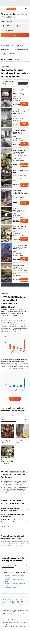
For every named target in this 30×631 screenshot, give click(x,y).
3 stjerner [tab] (20, 419)
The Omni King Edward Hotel (20, 91)
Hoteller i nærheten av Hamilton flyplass (15, 583)
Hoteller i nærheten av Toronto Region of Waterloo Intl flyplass (14, 586)
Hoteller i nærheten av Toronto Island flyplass (14, 580)
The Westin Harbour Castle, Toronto (19, 131)
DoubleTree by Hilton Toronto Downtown (19, 151)
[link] (15, 399)
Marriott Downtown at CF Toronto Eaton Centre (20, 111)
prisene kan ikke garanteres (16, 615)
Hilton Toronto (17, 190)
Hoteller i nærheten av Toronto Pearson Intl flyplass (15, 576)
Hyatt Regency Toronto (20, 209)
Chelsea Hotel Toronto (19, 227)
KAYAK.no (5, 599)
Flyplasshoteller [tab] (8, 565)
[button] (3, 9)
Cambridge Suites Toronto (18, 266)
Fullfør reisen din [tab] (20, 565)
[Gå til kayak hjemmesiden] (11, 9)
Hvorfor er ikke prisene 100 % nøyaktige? (14, 626)
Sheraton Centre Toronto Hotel (20, 171)
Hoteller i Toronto (6, 602)
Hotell (10, 599)
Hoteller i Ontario (19, 601)
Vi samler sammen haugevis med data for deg (13, 623)
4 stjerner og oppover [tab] (8, 419)
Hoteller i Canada (9, 601)
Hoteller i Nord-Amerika (19, 599)
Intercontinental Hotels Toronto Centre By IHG (20, 246)
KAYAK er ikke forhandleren (10, 620)
